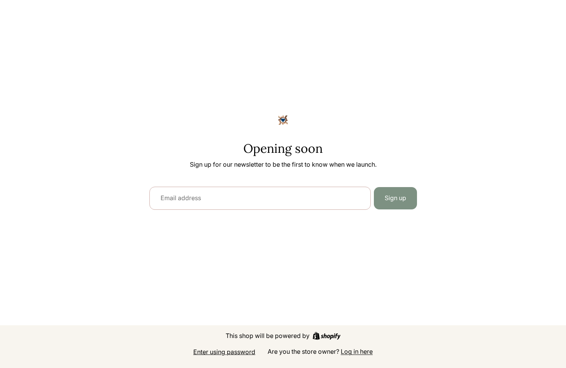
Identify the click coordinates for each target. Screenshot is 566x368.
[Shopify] (327, 336)
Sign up (395, 198)
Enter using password (224, 352)
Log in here (357, 351)
